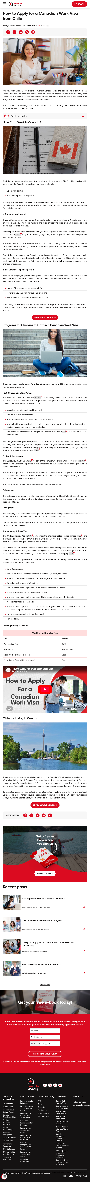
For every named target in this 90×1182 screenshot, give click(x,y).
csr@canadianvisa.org (81, 1105)
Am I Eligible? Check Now (45, 317)
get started (79, 4)
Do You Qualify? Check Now (45, 805)
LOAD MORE (45, 984)
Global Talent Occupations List (51, 516)
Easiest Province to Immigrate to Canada (26, 1108)
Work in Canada (9, 1149)
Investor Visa (8, 1107)
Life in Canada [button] (27, 1096)
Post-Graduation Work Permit (20, 397)
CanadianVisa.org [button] (45, 1096)
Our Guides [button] (61, 1096)
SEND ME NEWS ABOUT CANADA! (45, 1054)
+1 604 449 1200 (79, 1102)
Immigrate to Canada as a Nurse (25, 1130)
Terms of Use (43, 1116)
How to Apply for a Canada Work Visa (62, 1129)
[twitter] (50, 1085)
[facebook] (45, 1085)
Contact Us (42, 1110)
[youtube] (60, 1085)
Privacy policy (45, 1064)
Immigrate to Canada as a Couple (25, 1154)
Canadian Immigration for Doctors (26, 1123)
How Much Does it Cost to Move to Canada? (62, 1162)
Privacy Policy (43, 1113)
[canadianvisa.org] (15, 4)
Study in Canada (9, 1138)
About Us (41, 1107)
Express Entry (8, 1104)
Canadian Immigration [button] (8, 1097)
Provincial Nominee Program (6, 1122)
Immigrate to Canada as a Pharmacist (25, 1137)
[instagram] (55, 1085)
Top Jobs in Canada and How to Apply (62, 1146)
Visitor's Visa (8, 1141)
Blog (40, 1104)
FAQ (39, 1101)
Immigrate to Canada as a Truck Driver (25, 1116)
